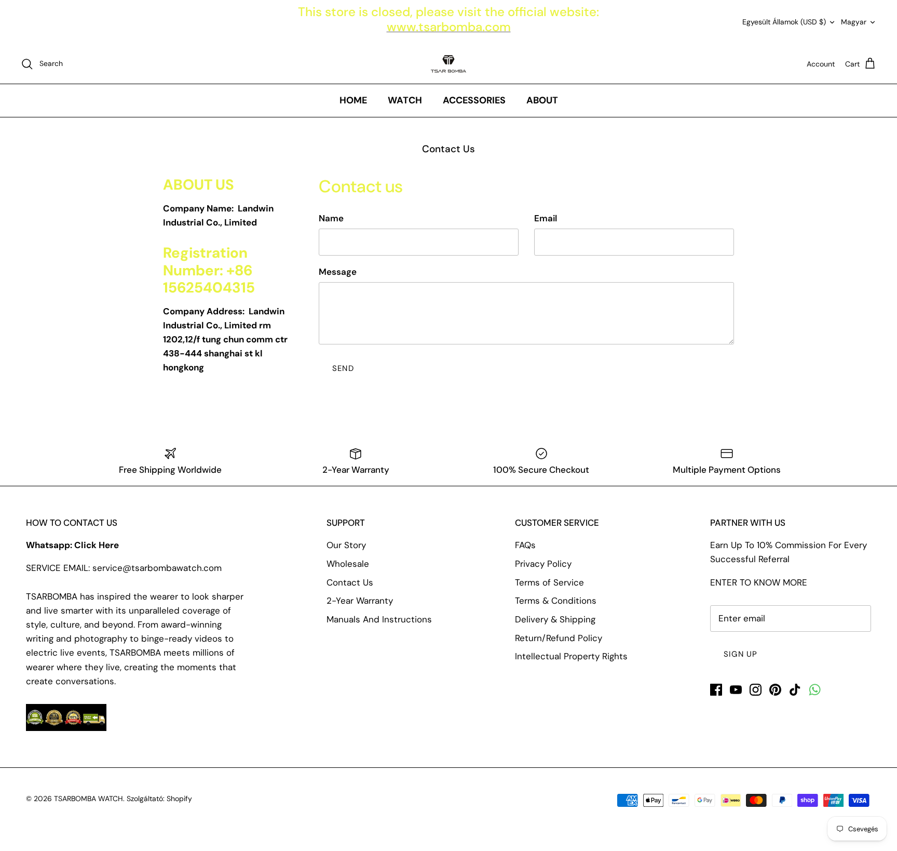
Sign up (740, 654)
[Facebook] (716, 690)
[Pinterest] (775, 690)
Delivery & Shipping (555, 619)
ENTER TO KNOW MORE (758, 582)
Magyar (853, 21)
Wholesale (348, 563)
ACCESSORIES (474, 100)
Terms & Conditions (555, 600)
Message (338, 271)
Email (545, 218)
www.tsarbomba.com (449, 27)
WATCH (405, 100)
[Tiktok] (795, 690)
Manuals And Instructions (379, 619)
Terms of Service (549, 582)
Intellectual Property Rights (571, 656)
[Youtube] (736, 690)
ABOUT (542, 100)
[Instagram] (756, 690)
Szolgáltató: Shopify (159, 798)
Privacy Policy (543, 563)
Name (331, 218)
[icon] (815, 690)
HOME (353, 100)
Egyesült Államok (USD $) (784, 21)
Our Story (346, 545)
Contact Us (350, 582)
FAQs (525, 545)
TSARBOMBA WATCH (88, 798)
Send (343, 368)
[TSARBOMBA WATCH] (448, 64)
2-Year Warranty (360, 600)
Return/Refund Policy (558, 638)
